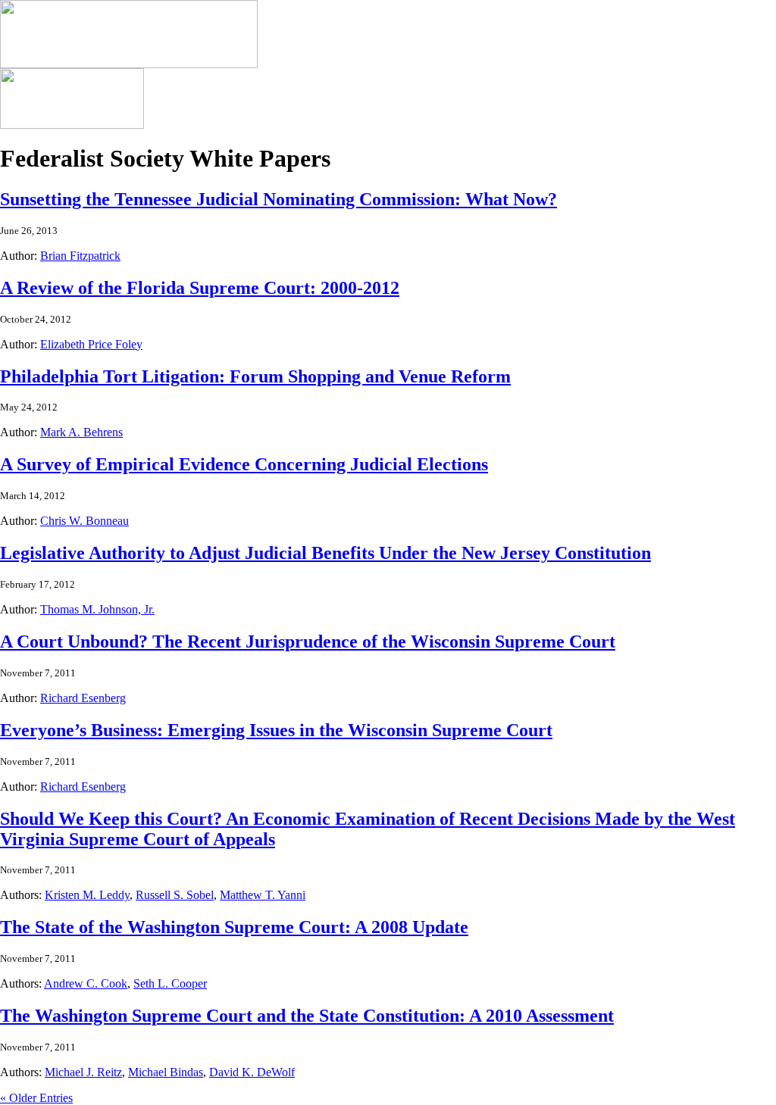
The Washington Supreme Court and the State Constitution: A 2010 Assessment (307, 1015)
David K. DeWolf (252, 1072)
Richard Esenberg (83, 697)
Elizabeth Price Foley (91, 344)
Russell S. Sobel (175, 894)
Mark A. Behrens (81, 432)
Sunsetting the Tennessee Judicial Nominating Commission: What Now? (278, 199)
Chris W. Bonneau (84, 520)
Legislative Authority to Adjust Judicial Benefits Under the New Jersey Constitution (325, 553)
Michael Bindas (165, 1072)
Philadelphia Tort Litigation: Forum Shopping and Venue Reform (255, 376)
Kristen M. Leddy (87, 894)
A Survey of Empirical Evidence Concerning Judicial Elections (244, 464)
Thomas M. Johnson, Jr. (97, 609)
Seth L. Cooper (170, 983)
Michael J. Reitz (83, 1072)
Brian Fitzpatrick (80, 255)
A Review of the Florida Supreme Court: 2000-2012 (199, 288)
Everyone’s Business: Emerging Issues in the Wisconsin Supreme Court (276, 730)
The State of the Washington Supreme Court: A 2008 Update (234, 927)
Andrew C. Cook (85, 983)
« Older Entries (36, 1097)
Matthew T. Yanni (262, 894)
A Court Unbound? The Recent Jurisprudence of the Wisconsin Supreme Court (307, 641)
